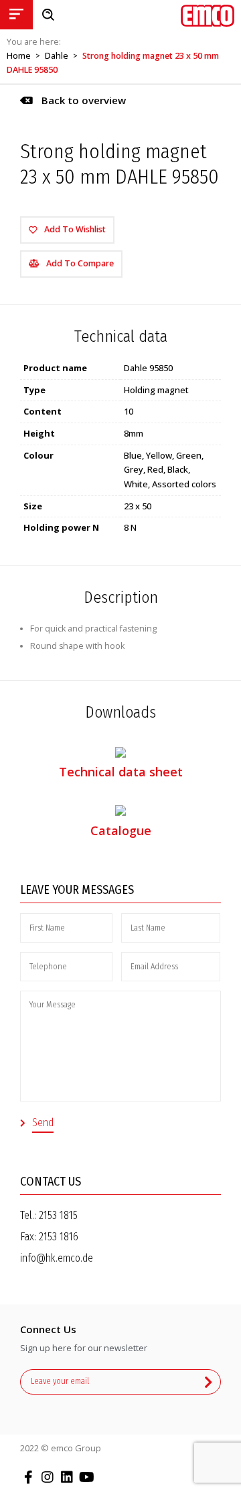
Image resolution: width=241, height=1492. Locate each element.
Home (19, 55)
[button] (73, 100)
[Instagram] (47, 1477)
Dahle (56, 55)
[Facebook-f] (28, 1477)
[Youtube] (86, 1477)
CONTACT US (50, 1181)
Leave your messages (77, 890)
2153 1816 (58, 1236)
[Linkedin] (67, 1477)
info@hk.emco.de (56, 1258)
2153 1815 (58, 1215)
